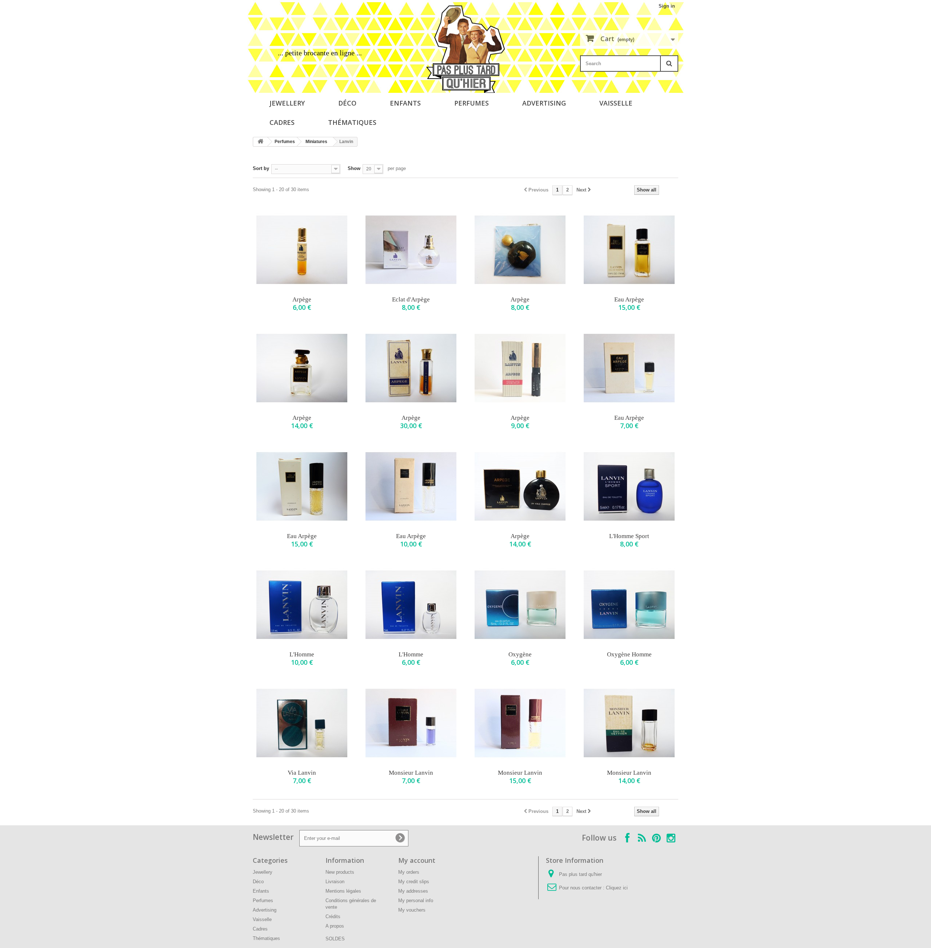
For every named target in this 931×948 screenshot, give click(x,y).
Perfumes (471, 103)
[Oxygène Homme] (629, 604)
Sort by (261, 168)
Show (354, 168)
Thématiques (352, 122)
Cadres (282, 122)
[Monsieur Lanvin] (411, 723)
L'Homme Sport (629, 536)
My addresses (413, 891)
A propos (334, 926)
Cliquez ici (617, 887)
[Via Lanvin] (302, 723)
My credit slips (413, 881)
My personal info (415, 900)
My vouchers (411, 910)
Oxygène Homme (629, 654)
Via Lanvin (302, 772)
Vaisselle (615, 103)
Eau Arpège (629, 299)
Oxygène (520, 654)
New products (339, 872)
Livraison (334, 881)
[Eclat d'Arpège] (411, 249)
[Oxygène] (520, 604)
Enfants (405, 103)
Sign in (667, 6)
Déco (347, 103)
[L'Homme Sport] (629, 486)
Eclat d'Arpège (411, 299)
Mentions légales (343, 891)
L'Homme (301, 654)
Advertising (544, 103)
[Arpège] (302, 249)
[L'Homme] (302, 604)
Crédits (332, 916)
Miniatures (316, 141)
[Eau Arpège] (629, 249)
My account (416, 860)
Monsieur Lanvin (411, 772)
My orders (408, 872)
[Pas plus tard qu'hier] (465, 49)
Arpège (301, 299)
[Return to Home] (260, 141)
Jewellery (287, 103)
